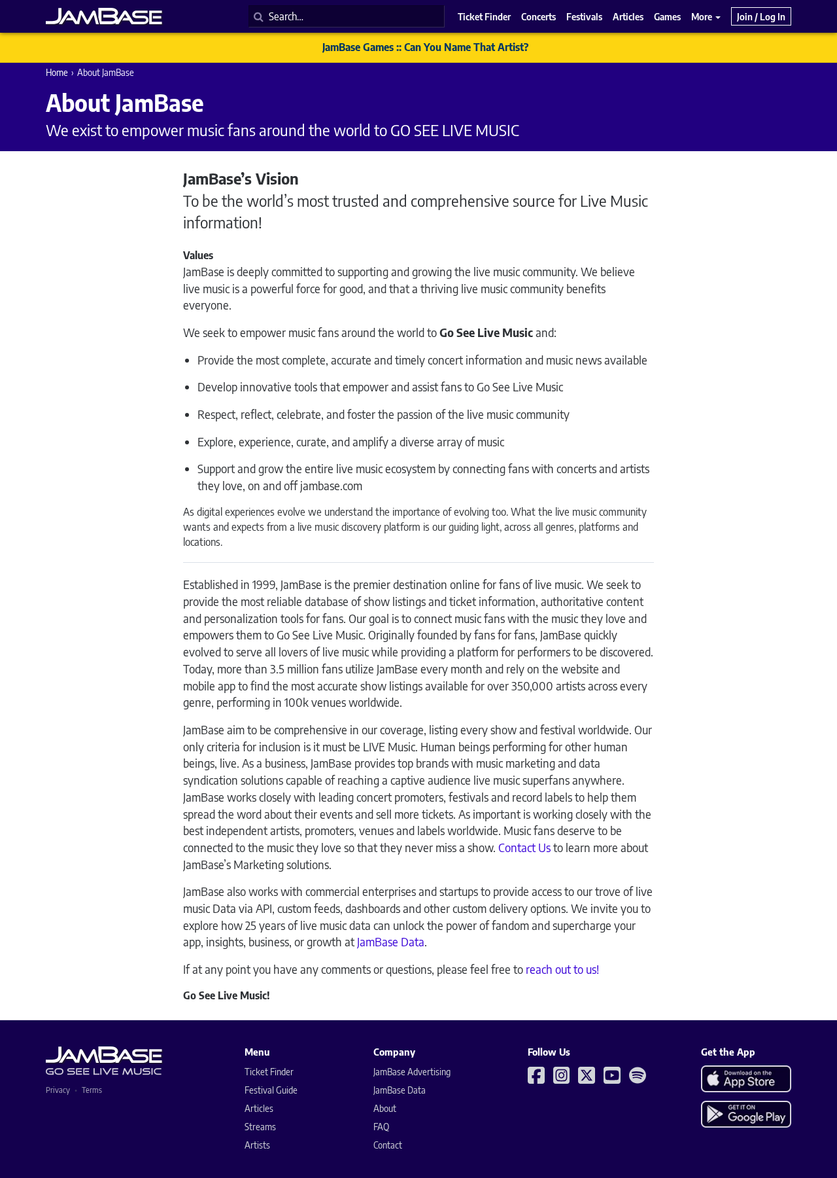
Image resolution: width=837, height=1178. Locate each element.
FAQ (381, 1126)
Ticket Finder (269, 1071)
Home (57, 72)
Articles (259, 1108)
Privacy (58, 1090)
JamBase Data (390, 941)
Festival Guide (271, 1090)
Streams (260, 1126)
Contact (387, 1145)
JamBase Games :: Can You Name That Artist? (425, 47)
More (702, 16)
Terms (92, 1090)
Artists (257, 1145)
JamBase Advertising (412, 1071)
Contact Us (525, 847)
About (384, 1108)
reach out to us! (562, 968)
